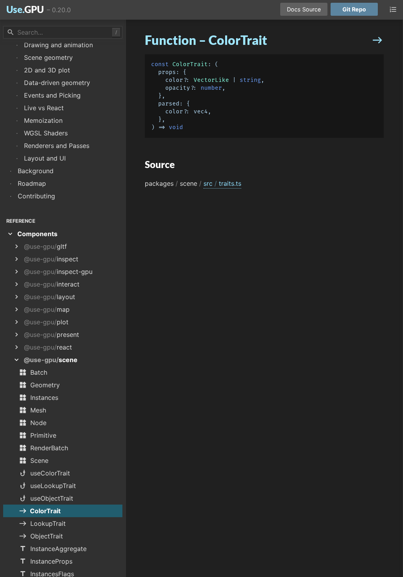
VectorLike (211, 80)
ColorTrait (190, 64)
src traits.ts (222, 183)
